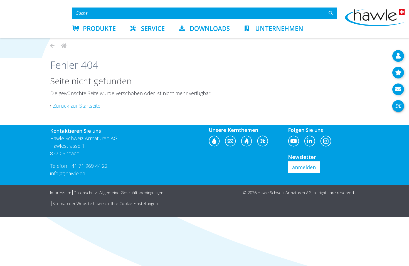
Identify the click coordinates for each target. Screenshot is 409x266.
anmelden (304, 167)
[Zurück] (52, 45)
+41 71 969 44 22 (88, 165)
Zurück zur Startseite (76, 105)
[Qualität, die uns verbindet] (63, 45)
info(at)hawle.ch (67, 173)
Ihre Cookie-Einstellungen (134, 203)
